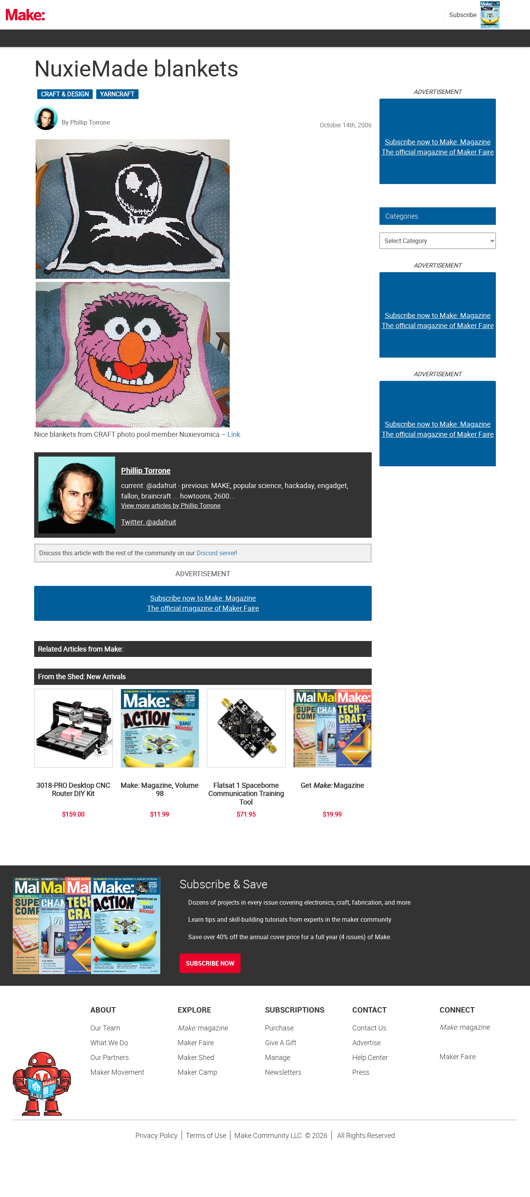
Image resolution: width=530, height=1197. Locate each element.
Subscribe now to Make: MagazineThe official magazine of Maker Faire (203, 603)
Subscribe (462, 14)
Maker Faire (196, 1042)
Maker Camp (197, 1072)
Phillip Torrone (145, 470)
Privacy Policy (156, 1135)
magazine (203, 1027)
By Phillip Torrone (86, 122)
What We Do (109, 1042)
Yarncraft (117, 94)
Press (360, 1072)
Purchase (279, 1027)
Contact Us (369, 1027)
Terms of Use (206, 1135)
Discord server (216, 553)
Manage (277, 1057)
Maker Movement (117, 1072)
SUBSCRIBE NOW (210, 963)
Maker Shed (196, 1057)
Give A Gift (280, 1042)
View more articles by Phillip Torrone (170, 505)
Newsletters (283, 1072)
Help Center (370, 1057)
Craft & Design (65, 94)
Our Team (105, 1027)
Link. (234, 434)
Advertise (366, 1042)
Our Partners (109, 1057)
